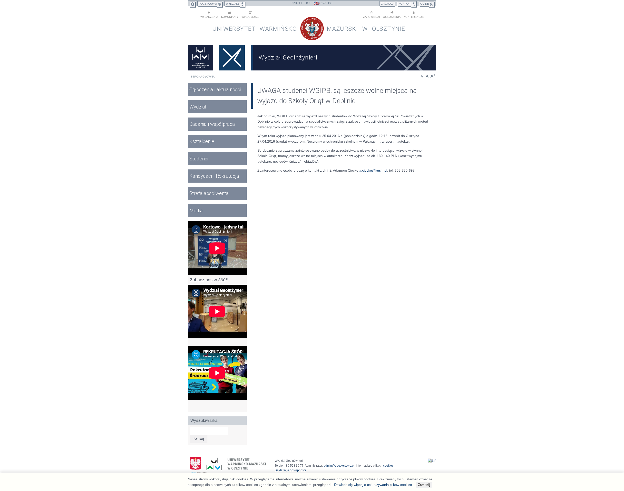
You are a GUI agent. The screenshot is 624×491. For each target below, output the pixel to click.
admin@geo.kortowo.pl (339, 465)
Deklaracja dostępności (290, 470)
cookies (388, 465)
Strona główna (202, 76)
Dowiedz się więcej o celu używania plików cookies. (373, 485)
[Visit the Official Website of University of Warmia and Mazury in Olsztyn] (200, 57)
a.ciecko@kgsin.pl (373, 170)
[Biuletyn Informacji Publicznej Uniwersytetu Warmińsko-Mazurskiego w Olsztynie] (432, 460)
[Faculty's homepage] (232, 57)
